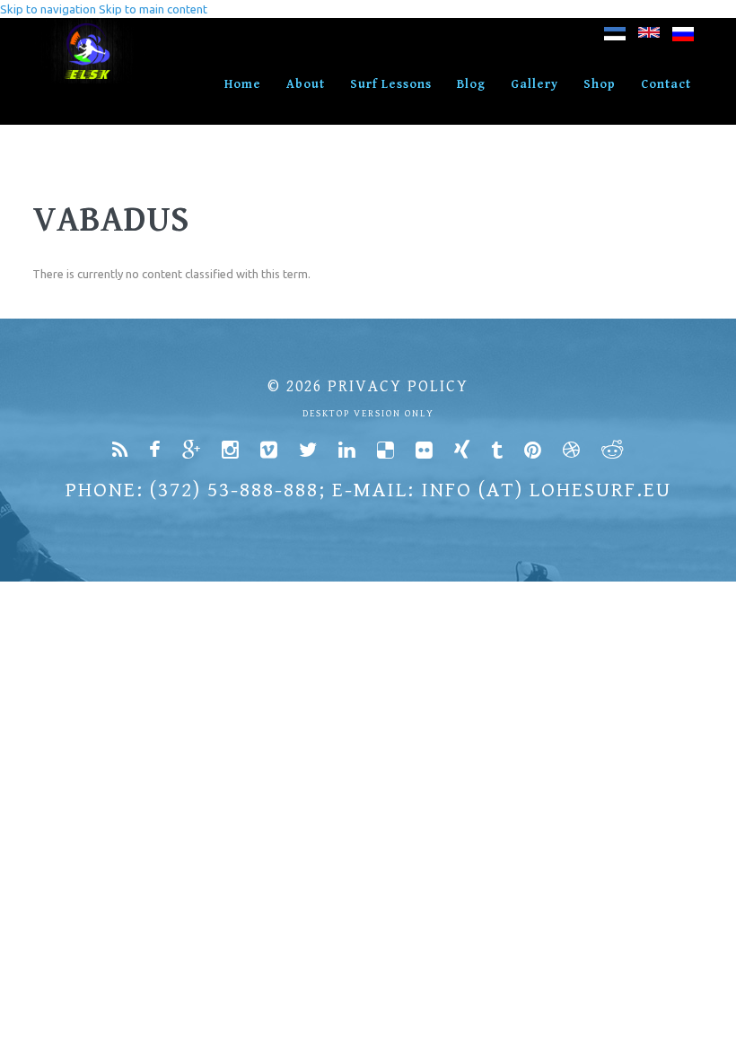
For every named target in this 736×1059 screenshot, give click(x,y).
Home (242, 84)
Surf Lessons (391, 84)
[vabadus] (615, 37)
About (305, 84)
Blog (471, 84)
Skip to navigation (48, 9)
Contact (666, 84)
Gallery (534, 84)
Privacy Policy (398, 386)
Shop (599, 84)
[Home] (88, 27)
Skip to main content (153, 9)
